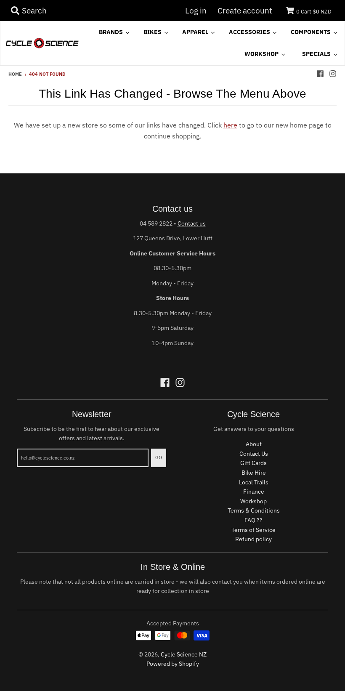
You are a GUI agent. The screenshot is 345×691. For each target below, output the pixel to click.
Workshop (253, 501)
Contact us (192, 223)
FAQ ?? (253, 520)
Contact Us (253, 453)
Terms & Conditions (254, 510)
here (230, 125)
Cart (314, 11)
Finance (253, 491)
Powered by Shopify (172, 663)
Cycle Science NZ (184, 654)
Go (158, 457)
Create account (245, 10)
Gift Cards (253, 463)
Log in (196, 10)
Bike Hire (254, 472)
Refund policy (253, 539)
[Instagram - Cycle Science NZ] (333, 73)
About (254, 444)
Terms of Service (253, 530)
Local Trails (253, 482)
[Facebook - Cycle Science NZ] (320, 73)
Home (15, 74)
